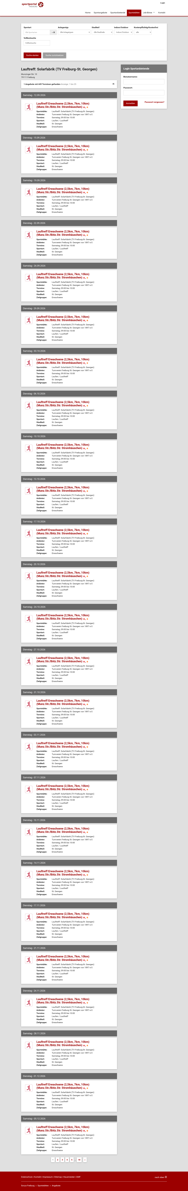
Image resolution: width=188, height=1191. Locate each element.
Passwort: (128, 88)
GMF (78, 1177)
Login (162, 3)
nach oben (159, 1177)
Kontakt (161, 12)
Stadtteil (95, 27)
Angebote (56, 1185)
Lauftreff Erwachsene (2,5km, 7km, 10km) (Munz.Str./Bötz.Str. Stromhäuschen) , (62, 105)
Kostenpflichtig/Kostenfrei (146, 27)
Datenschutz (26, 1177)
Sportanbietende (117, 12)
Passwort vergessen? (154, 102)
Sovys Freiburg (28, 1185)
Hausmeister (69, 1177)
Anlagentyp (63, 27)
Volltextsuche (30, 38)
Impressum (48, 1177)
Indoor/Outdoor (121, 27)
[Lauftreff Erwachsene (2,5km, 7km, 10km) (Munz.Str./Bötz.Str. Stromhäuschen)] (29, 107)
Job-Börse (147, 12)
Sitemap (58, 1177)
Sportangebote (100, 12)
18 (79, 1160)
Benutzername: (130, 77)
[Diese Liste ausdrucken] (113, 84)
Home (87, 12)
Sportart (27, 27)
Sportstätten (134, 12)
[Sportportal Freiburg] (32, 4)
